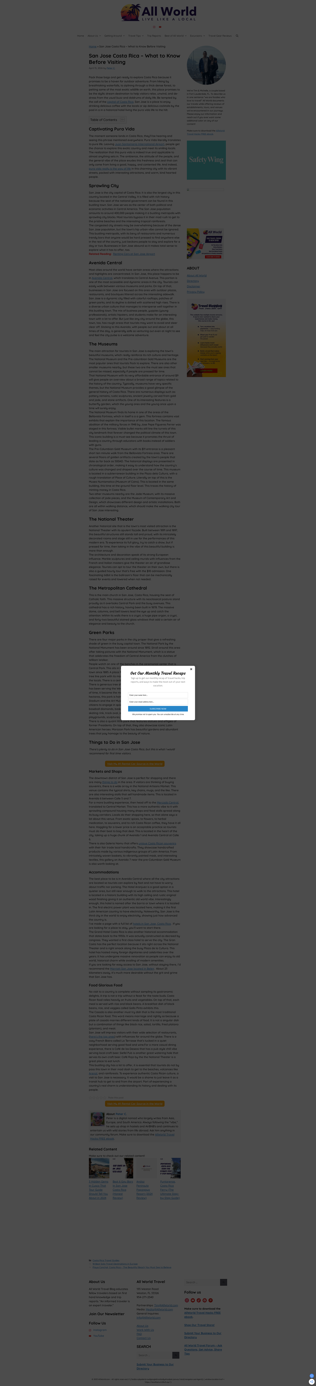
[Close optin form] (191, 669)
